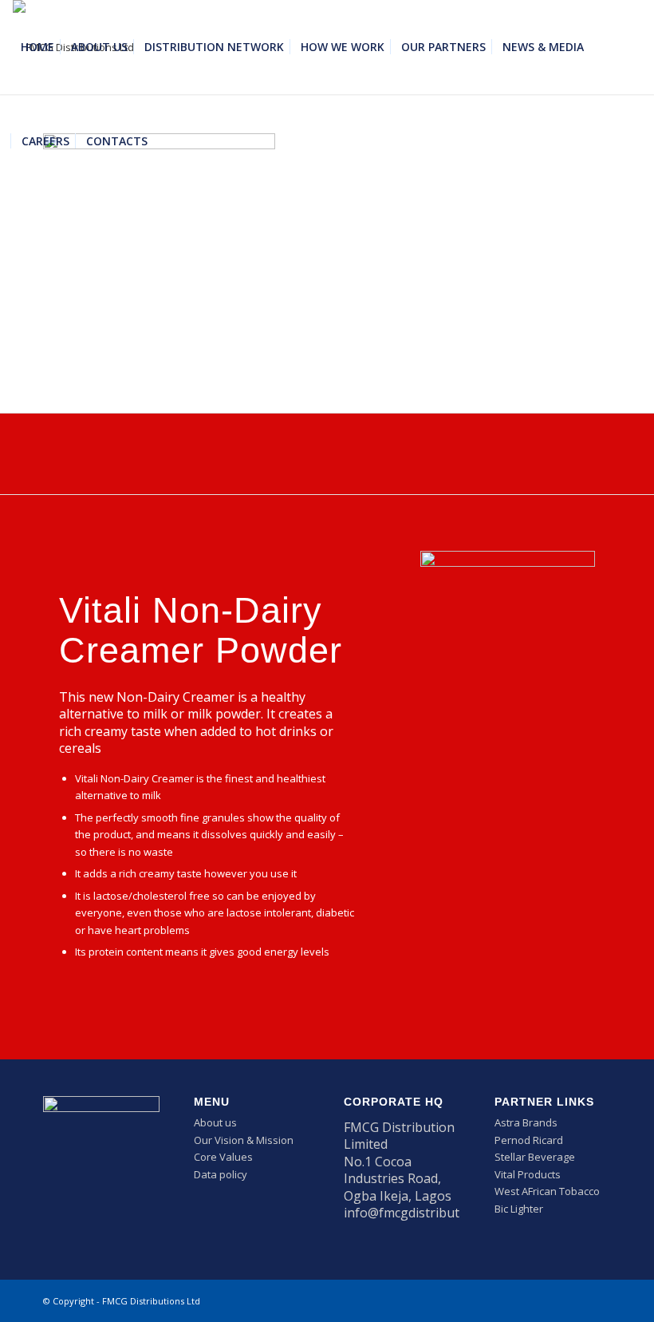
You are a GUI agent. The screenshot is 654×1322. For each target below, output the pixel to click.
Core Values (223, 1157)
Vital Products (527, 1174)
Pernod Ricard (528, 1140)
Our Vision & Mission (244, 1140)
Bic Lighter (518, 1208)
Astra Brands (525, 1122)
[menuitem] (37, 47)
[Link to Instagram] (599, 1300)
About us (215, 1122)
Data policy (220, 1174)
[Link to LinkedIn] (575, 1300)
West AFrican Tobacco (547, 1191)
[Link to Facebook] (527, 1300)
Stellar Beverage (534, 1157)
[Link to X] (551, 1300)
